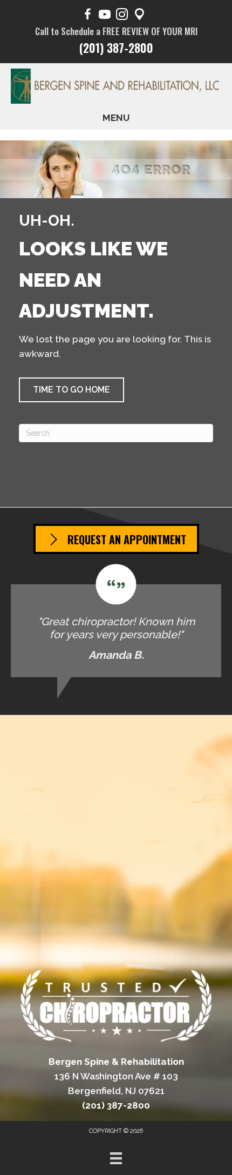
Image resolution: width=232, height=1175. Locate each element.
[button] (71, 389)
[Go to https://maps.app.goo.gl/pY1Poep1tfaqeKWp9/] (139, 16)
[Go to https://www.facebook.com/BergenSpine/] (87, 16)
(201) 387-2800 (116, 47)
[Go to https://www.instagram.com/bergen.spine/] (122, 16)
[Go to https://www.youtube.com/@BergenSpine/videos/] (105, 16)
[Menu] (116, 1158)
